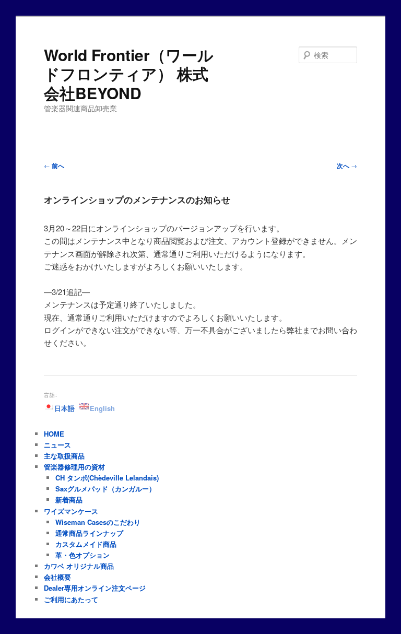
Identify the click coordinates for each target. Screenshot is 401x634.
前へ (54, 165)
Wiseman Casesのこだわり (97, 522)
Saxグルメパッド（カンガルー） (105, 489)
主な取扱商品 (64, 456)
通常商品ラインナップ (89, 533)
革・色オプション (82, 555)
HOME (54, 434)
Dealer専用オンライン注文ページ (95, 588)
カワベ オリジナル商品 (79, 566)
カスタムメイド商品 (85, 544)
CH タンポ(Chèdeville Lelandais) (107, 478)
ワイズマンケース (71, 511)
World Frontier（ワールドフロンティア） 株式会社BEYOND (129, 73)
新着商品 (68, 499)
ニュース (57, 445)
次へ (347, 165)
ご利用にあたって (71, 599)
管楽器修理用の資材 (74, 467)
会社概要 (57, 577)
